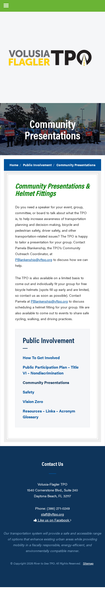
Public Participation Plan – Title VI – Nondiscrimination (51, 370)
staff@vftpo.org (52, 514)
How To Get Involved (41, 357)
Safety (28, 392)
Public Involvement (37, 165)
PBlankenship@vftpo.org (33, 259)
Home (14, 165)
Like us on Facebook (53, 519)
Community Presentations (46, 382)
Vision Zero (33, 401)
